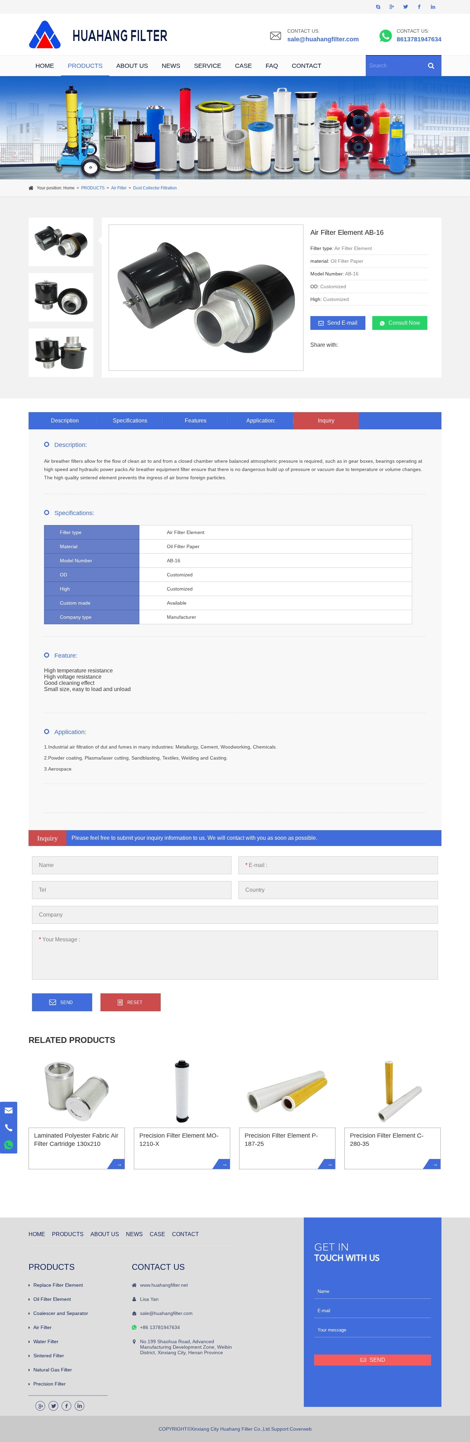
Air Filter (119, 188)
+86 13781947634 (160, 1327)
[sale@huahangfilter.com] (8, 1110)
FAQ (272, 65)
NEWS (171, 65)
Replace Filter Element (58, 1285)
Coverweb (301, 1429)
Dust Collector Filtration (155, 188)
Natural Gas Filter (52, 1369)
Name (46, 865)
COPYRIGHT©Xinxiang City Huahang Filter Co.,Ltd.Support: (224, 1429)
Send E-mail (342, 323)
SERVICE (207, 65)
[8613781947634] (8, 1144)
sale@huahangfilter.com (323, 39)
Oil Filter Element (52, 1299)
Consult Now (404, 323)
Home (69, 188)
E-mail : (256, 865)
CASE (243, 65)
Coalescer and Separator (60, 1313)
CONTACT (306, 65)
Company (51, 915)
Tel (42, 890)
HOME (44, 65)
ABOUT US (132, 65)
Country (255, 890)
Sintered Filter (48, 1355)
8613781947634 (419, 39)
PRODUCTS (85, 65)
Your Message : (59, 939)
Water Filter (45, 1341)
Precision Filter (49, 1384)
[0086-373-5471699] (8, 1127)
